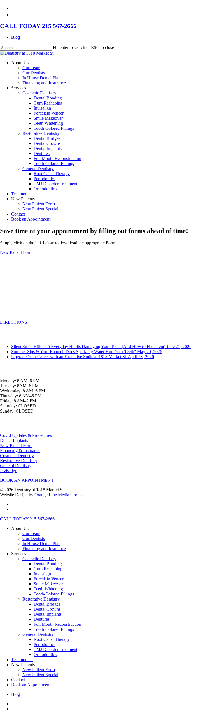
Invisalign (8, 470)
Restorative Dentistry (18, 460)
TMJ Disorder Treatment (55, 649)
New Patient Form (16, 252)
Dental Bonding (48, 563)
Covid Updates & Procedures (26, 435)
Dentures (42, 619)
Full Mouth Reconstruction (57, 624)
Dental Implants (14, 440)
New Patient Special (40, 674)
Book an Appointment (30, 684)
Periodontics (44, 644)
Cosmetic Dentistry (17, 455)
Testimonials (22, 659)
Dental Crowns (47, 609)
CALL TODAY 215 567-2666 (38, 25)
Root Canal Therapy (52, 639)
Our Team (31, 533)
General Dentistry (15, 465)
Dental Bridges (47, 604)
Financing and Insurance (44, 548)
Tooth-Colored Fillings (54, 594)
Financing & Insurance (20, 450)
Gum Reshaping (48, 568)
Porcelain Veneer (49, 578)
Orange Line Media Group (58, 494)
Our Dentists (33, 538)
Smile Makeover (48, 583)
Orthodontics (45, 654)
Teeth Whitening (48, 589)
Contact (18, 679)
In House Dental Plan (41, 543)
